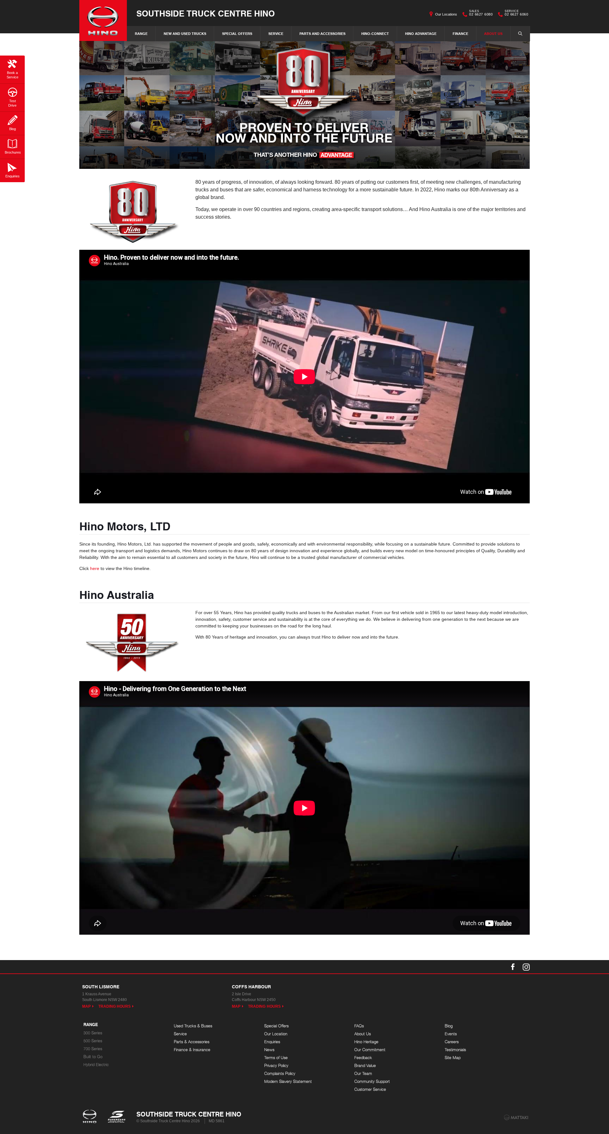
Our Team (363, 1073)
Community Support (372, 1081)
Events (451, 1033)
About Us (493, 33)
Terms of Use (276, 1057)
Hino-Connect (375, 33)
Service (275, 33)
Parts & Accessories (191, 1041)
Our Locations (446, 14)
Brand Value (365, 1065)
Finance (460, 33)
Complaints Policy (279, 1073)
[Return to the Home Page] (91, 1117)
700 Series (92, 1048)
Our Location (275, 1033)
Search (520, 33)
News (269, 1049)
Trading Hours (114, 1006)
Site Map (453, 1057)
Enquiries (272, 1041)
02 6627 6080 (481, 13)
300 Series (92, 1033)
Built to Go (92, 1056)
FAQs (359, 1026)
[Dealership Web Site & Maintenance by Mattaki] (516, 1117)
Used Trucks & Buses (193, 1026)
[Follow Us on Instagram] (526, 966)
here (94, 568)
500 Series (92, 1040)
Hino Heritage (366, 1041)
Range (141, 33)
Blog (449, 1026)
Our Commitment (369, 1049)
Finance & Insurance (192, 1049)
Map (86, 1006)
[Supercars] (116, 1117)
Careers (452, 1041)
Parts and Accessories (322, 33)
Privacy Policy (276, 1065)
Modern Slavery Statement (288, 1081)
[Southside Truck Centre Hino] (103, 20)
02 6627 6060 (516, 13)
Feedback (363, 1057)
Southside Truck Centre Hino (205, 13)
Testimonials (455, 1049)
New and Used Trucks (185, 33)
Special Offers (237, 33)
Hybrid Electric (96, 1064)
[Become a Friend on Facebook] (513, 966)
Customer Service (370, 1089)
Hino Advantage (420, 33)
